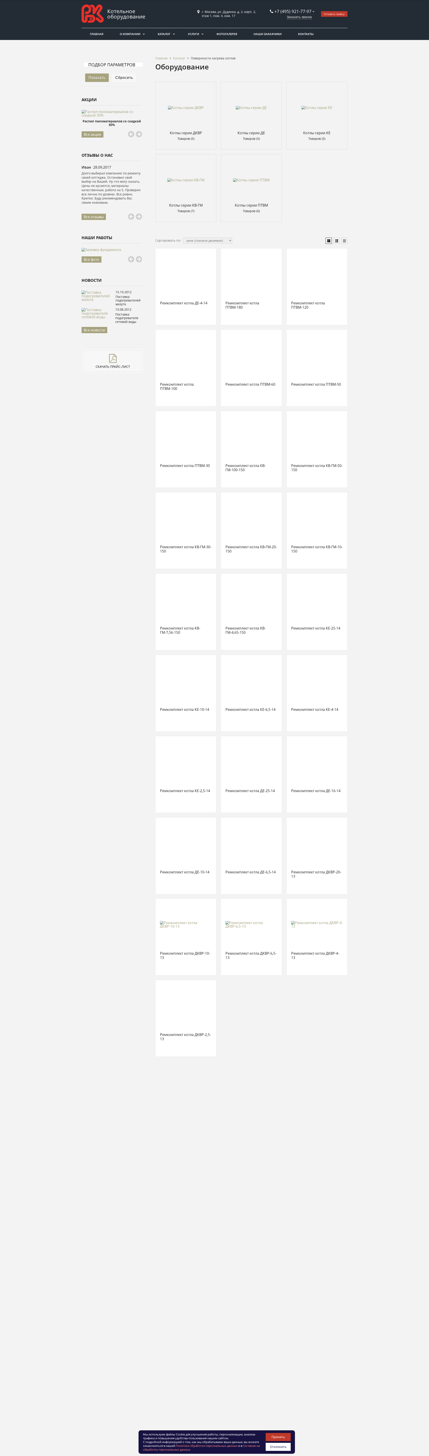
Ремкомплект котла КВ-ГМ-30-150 (185, 549)
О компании (130, 34)
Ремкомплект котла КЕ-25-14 (315, 628)
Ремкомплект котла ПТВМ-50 (316, 384)
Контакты (305, 34)
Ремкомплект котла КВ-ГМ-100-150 (245, 468)
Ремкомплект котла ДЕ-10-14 (184, 872)
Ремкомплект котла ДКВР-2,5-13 (185, 1037)
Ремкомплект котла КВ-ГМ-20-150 (251, 549)
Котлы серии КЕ (316, 132)
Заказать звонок (299, 17)
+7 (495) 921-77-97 (293, 11)
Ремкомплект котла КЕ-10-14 (184, 709)
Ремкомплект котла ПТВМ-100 (177, 386)
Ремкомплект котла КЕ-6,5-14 (250, 709)
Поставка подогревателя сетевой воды (126, 318)
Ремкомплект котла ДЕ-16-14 (316, 791)
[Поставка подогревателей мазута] (97, 299)
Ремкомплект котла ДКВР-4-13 (315, 955)
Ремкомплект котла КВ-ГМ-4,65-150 (245, 630)
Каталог (164, 34)
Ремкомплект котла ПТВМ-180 (242, 305)
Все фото (91, 259)
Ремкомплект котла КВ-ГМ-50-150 (317, 468)
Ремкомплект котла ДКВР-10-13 (185, 955)
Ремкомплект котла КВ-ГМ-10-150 (317, 549)
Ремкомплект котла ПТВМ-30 (185, 466)
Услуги (193, 34)
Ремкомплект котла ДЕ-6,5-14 (250, 872)
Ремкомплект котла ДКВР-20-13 (316, 874)
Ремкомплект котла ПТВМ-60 (250, 384)
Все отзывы (94, 216)
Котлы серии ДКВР (186, 132)
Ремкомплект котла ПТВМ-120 (308, 305)
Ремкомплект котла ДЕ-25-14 (250, 791)
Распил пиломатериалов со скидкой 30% (112, 123)
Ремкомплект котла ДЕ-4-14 (183, 303)
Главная (96, 34)
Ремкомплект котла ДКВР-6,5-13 (250, 955)
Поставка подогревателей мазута (128, 300)
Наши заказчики (268, 34)
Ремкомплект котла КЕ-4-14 (314, 709)
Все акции (92, 134)
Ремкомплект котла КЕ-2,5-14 (185, 791)
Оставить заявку (334, 14)
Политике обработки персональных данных (207, 1446)
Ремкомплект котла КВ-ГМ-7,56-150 (180, 630)
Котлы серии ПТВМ (251, 205)
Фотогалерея (227, 34)
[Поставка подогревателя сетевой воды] (97, 316)
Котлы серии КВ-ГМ (186, 205)
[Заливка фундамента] (112, 249)
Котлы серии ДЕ (251, 132)
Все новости (94, 330)
